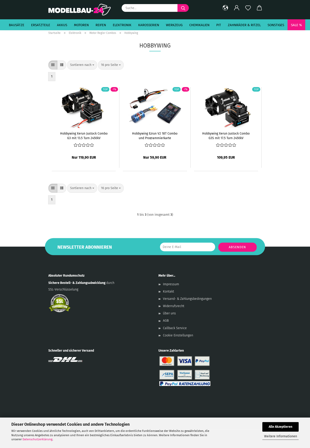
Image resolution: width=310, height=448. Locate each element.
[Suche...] (183, 8)
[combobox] (82, 65)
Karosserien (148, 25)
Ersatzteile (40, 25)
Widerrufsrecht (173, 306)
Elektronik (122, 25)
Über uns (169, 313)
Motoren (81, 25)
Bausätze (16, 25)
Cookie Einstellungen (178, 335)
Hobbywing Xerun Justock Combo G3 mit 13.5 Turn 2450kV (84, 135)
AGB (166, 321)
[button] (225, 8)
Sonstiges (276, 25)
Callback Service (175, 328)
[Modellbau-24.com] (81, 9)
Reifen (101, 25)
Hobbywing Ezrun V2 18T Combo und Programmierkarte (154, 135)
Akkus (62, 25)
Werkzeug (174, 25)
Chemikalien (199, 25)
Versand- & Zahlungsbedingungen (187, 299)
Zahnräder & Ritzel (244, 25)
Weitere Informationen (280, 436)
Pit (218, 25)
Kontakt (168, 291)
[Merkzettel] (248, 8)
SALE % (296, 25)
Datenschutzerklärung (37, 439)
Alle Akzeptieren (280, 427)
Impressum (171, 284)
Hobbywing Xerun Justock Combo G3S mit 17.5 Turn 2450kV (226, 135)
